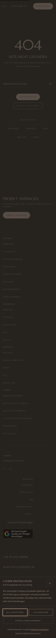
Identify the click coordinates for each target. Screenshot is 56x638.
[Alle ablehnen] (49, 583)
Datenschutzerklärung (39, 629)
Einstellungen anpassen (28, 621)
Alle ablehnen (41, 612)
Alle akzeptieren (15, 612)
